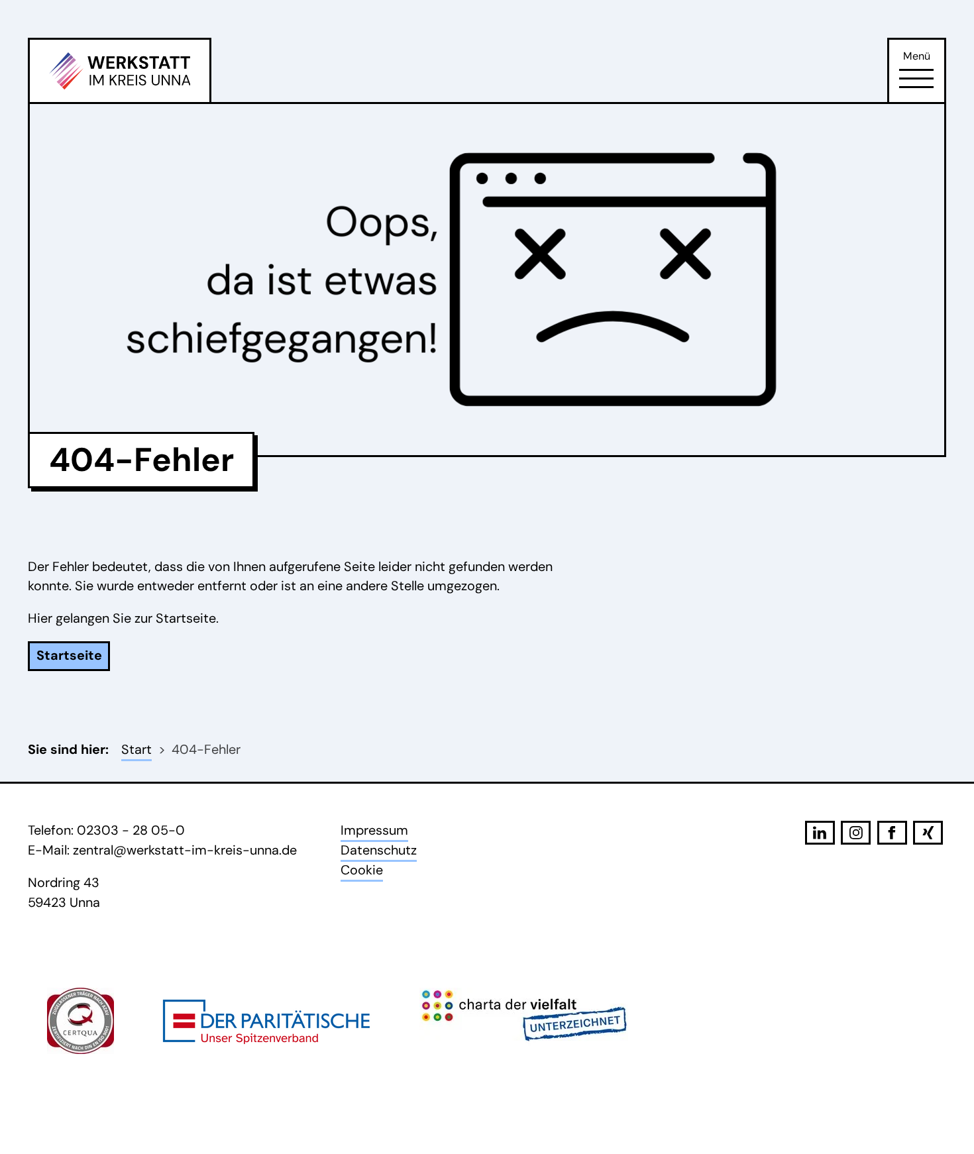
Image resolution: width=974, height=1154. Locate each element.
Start (136, 749)
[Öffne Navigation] (916, 78)
